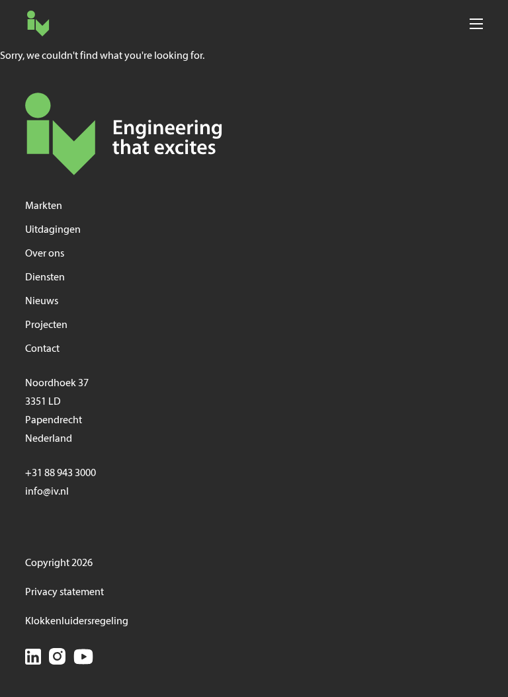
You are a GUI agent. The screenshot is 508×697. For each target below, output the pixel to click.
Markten (43, 206)
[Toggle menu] (476, 23)
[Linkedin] (33, 659)
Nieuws (41, 301)
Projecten (46, 325)
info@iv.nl (47, 492)
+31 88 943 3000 (60, 473)
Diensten (45, 277)
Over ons (44, 254)
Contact (42, 349)
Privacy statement (64, 592)
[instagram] (57, 658)
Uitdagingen (53, 230)
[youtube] (83, 659)
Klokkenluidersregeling (76, 621)
